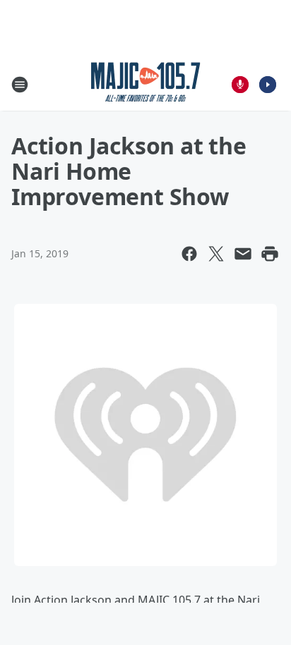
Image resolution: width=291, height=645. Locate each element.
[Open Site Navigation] (19, 84)
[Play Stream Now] (267, 84)
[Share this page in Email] (243, 254)
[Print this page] (270, 254)
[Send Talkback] (240, 84)
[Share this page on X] (216, 254)
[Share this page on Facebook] (189, 254)
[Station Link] (146, 84)
